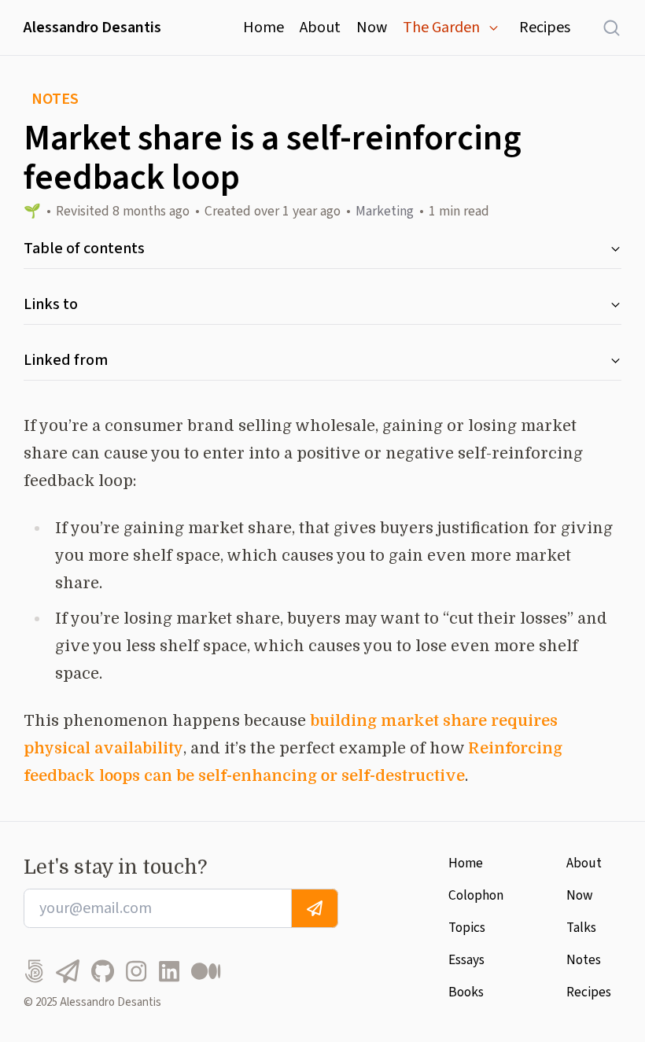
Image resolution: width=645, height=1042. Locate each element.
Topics (466, 927)
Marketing (385, 211)
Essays (466, 960)
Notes (583, 960)
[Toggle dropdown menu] (493, 28)
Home (263, 28)
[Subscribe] (314, 908)
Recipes (544, 28)
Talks (581, 927)
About (320, 28)
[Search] (603, 27)
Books (466, 992)
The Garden (441, 28)
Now (371, 28)
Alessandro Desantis (92, 28)
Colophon (475, 895)
